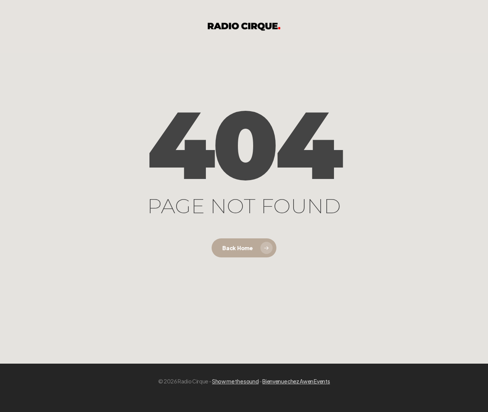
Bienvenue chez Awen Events (296, 381)
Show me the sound (235, 381)
